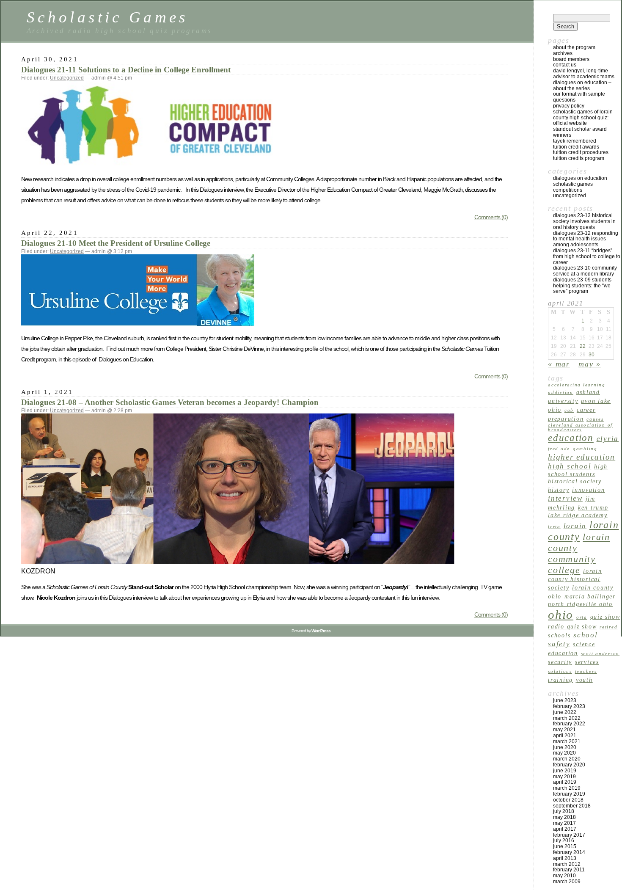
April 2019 (564, 782)
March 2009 (567, 881)
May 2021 (564, 730)
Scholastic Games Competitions (573, 187)
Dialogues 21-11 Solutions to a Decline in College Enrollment (126, 69)
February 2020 (569, 765)
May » (589, 364)
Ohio (560, 614)
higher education (581, 456)
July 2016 (563, 840)
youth (584, 679)
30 (591, 355)
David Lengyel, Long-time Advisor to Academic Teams (583, 74)
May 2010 (564, 876)
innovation (588, 489)
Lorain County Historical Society (575, 579)
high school (569, 466)
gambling (585, 448)
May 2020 (564, 753)
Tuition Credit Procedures (580, 152)
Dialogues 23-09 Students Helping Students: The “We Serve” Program (582, 286)
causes (595, 419)
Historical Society (575, 481)
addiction (560, 392)
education (571, 437)
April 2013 (564, 858)
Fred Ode (559, 448)
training (560, 679)
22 (583, 346)
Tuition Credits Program (578, 158)
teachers (586, 671)
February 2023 (569, 706)
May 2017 (564, 823)
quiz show (605, 616)
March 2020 (567, 759)
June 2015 (564, 846)
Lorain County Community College (579, 553)
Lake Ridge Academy (578, 515)
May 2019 (564, 777)
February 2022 (569, 724)
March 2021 (567, 741)
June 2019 (564, 771)
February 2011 (569, 870)
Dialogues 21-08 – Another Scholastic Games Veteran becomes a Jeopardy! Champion (170, 402)
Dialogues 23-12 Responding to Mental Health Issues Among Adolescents (585, 239)
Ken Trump (593, 507)
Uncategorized (67, 78)
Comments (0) (491, 217)
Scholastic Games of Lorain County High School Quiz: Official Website (583, 118)
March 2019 (567, 788)
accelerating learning (576, 385)
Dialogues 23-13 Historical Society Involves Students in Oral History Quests (584, 221)
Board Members (571, 59)
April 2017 (564, 829)
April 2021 (564, 735)
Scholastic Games (107, 17)
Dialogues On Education (580, 178)
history (558, 489)
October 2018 (568, 800)
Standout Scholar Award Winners (580, 132)
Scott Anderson (600, 653)
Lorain (575, 526)
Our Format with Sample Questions (579, 97)
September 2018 (572, 806)
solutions (560, 671)
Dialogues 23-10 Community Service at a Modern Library (585, 271)
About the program (574, 47)
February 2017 (569, 835)
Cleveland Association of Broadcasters (580, 427)
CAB (569, 410)
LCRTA (554, 526)
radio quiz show (572, 626)
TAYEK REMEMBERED (574, 141)
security (560, 662)
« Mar (559, 364)
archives (562, 53)
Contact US (564, 65)
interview (565, 498)
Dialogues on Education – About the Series (582, 85)
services (587, 662)
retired (608, 627)
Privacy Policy (568, 106)
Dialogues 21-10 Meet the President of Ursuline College (115, 243)
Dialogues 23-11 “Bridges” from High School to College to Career (586, 256)
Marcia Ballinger (590, 596)
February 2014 (569, 852)
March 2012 (567, 864)
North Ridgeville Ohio (580, 604)
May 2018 (564, 817)
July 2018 (563, 811)
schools (559, 635)
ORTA (581, 617)
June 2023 (564, 700)
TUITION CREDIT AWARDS (576, 147)
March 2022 (567, 718)
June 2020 (564, 747)
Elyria (608, 439)
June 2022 (564, 712)
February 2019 (569, 794)
